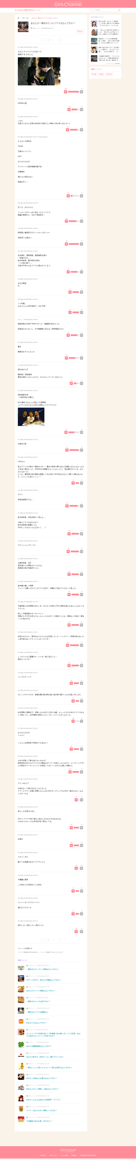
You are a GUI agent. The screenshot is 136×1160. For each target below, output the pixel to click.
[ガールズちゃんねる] (18, 18)
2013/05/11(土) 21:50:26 (31, 690)
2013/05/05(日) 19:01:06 (31, 299)
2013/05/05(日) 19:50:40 (31, 319)
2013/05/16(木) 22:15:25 (31, 807)
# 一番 (94, 74)
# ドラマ (109, 74)
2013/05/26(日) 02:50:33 (31, 875)
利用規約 (74, 1155)
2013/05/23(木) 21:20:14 (31, 835)
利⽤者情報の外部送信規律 (87, 1155)
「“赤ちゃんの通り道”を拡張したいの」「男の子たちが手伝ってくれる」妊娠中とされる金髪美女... (109, 32)
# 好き (101, 74)
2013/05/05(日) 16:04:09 (31, 203)
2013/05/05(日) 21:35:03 (31, 365)
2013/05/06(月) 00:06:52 (31, 490)
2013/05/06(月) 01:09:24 (31, 558)
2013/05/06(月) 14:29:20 (31, 652)
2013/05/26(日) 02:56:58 (31, 898)
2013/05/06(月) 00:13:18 (31, 513)
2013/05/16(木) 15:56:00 (31, 756)
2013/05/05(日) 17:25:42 (31, 251)
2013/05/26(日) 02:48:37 (31, 852)
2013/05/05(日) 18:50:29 (31, 279)
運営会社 (43, 1155)
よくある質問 (64, 1155)
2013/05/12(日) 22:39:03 (31, 708)
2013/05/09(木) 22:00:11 (31, 672)
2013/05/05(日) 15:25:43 (31, 99)
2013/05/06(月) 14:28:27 (31, 632)
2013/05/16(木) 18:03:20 (31, 779)
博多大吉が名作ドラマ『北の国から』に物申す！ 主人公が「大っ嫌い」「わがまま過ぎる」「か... (109, 49)
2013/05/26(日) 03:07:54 (31, 921)
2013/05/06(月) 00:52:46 (31, 541)
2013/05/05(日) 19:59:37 (31, 342)
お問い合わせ (53, 1155)
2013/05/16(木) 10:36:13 (31, 728)
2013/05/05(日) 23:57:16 (31, 457)
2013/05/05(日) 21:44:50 (31, 390)
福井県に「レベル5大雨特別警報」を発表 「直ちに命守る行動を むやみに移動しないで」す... (109, 41)
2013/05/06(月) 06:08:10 (31, 581)
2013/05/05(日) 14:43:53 (31, 47)
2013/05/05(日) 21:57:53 (31, 439)
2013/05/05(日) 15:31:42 (31, 116)
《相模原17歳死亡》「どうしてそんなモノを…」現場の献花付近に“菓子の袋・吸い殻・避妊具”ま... (109, 58)
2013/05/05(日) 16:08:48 (31, 228)
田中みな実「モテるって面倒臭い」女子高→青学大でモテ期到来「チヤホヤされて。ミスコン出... (109, 23)
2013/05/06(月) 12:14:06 (31, 601)
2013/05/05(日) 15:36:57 (31, 137)
